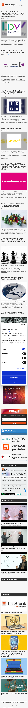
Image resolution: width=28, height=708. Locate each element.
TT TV (18, 702)
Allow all (14, 372)
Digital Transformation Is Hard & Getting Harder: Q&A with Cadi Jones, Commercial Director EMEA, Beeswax (13, 240)
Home (3, 702)
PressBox (4, 705)
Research (22, 702)
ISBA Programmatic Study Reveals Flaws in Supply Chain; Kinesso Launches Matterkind (13, 92)
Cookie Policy (10, 705)
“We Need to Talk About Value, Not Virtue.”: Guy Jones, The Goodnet (13, 632)
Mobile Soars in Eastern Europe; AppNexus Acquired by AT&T (12, 278)
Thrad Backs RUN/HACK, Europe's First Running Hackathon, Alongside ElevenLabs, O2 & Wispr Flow (19, 448)
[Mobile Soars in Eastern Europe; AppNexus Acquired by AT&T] (14, 291)
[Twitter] (5, 583)
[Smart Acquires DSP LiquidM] (14, 141)
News (8, 18)
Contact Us (8, 1)
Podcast (14, 702)
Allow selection (14, 377)
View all (23, 434)
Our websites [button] (23, 0)
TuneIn (18, 494)
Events (9, 702)
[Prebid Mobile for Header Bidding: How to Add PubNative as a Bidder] (14, 65)
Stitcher (11, 494)
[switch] (24, 353)
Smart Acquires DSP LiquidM (11, 128)
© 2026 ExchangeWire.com (7, 707)
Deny (14, 382)
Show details (20, 368)
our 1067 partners (10, 331)
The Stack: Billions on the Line (11, 612)
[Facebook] (9, 583)
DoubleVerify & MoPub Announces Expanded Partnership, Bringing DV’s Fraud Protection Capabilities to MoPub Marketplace (13, 14)
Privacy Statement (18, 705)
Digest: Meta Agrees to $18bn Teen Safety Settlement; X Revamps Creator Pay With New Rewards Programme (13, 654)
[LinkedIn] (12, 583)
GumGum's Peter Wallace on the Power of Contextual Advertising (12, 524)
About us (3, 1)
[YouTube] (2, 583)
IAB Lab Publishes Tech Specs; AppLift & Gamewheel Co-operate (12, 313)
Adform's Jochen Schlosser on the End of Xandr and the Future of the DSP (13, 548)
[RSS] (16, 583)
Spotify (4, 494)
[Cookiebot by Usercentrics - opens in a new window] (20, 325)
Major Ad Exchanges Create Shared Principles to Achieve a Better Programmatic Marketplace (13, 205)
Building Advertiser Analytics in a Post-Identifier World (12, 677)
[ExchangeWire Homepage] (11, 4)
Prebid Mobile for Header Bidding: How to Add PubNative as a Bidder (13, 51)
